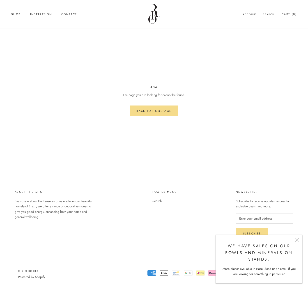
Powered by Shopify (31, 277)
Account (250, 14)
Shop (16, 14)
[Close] (297, 240)
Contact (69, 14)
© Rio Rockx (28, 271)
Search (268, 14)
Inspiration (41, 14)
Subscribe (251, 234)
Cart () (289, 14)
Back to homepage (153, 111)
